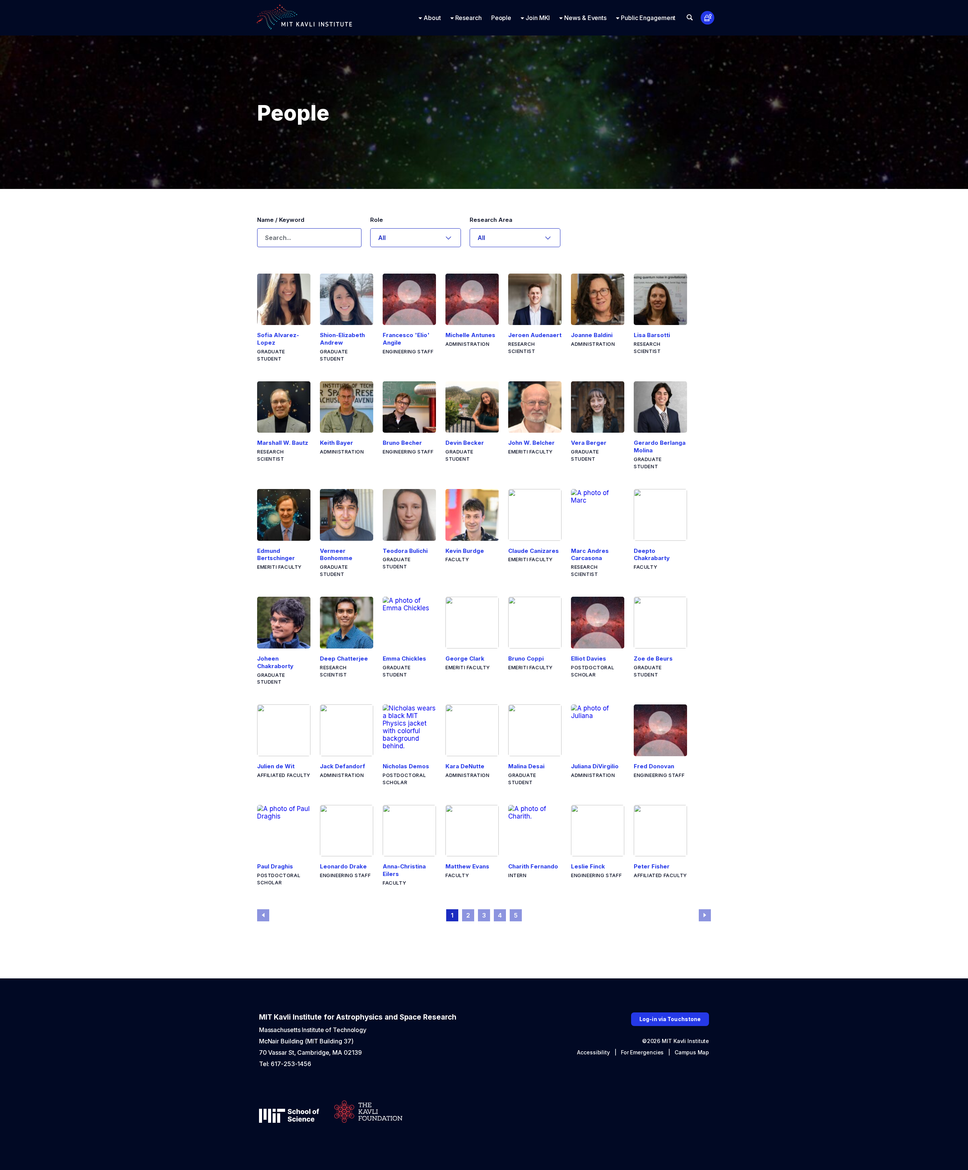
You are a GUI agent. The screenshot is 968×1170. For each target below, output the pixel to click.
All (382, 237)
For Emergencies (642, 1052)
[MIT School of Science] (289, 1116)
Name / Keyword (280, 219)
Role (376, 219)
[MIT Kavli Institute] (304, 18)
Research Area (491, 219)
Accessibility (593, 1052)
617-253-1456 (291, 1064)
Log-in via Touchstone (670, 1019)
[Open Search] (690, 17)
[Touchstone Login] (707, 18)
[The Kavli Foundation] (368, 1112)
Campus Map (692, 1052)
